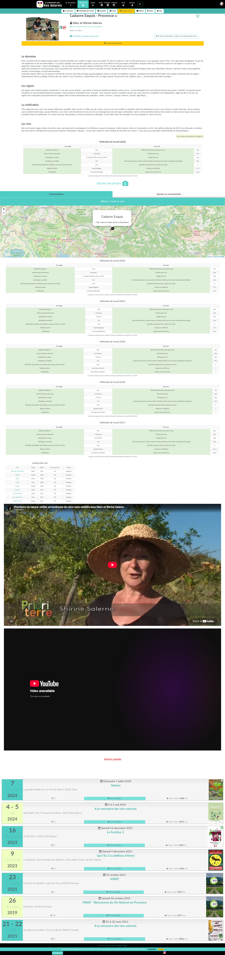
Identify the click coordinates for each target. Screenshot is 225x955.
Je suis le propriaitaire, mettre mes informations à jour (177, 36)
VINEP (114, 879)
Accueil (108, 946)
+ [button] (4, 209)
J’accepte (160, 949)
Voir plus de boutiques (113, 43)
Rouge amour (17, 501)
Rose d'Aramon (17, 497)
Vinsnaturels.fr (49, 4)
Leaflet (209, 256)
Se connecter (57, 953)
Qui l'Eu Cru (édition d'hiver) (115, 855)
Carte (123, 3)
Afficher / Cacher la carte (112, 201)
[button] (140, 4)
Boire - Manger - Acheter (108, 3)
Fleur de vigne (17, 493)
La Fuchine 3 (115, 832)
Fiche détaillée (115, 798)
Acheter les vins (127, 11)
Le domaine (68, 11)
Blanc (17, 479)
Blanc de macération (17, 471)
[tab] (56, 194)
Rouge (17, 475)
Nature (116, 785)
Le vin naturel (71, 3)
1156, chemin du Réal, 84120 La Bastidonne (86, 27)
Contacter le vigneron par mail (85, 36)
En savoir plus (151, 949)
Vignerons (83, 3)
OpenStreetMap (219, 256)
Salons (93, 3)
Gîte (160, 11)
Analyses (102, 11)
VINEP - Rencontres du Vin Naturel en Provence (114, 902)
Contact (132, 3)
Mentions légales (122, 946)
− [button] (4, 213)
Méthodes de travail (86, 11)
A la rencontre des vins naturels (116, 808)
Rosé (17, 482)
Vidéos (141, 11)
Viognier (17, 490)
